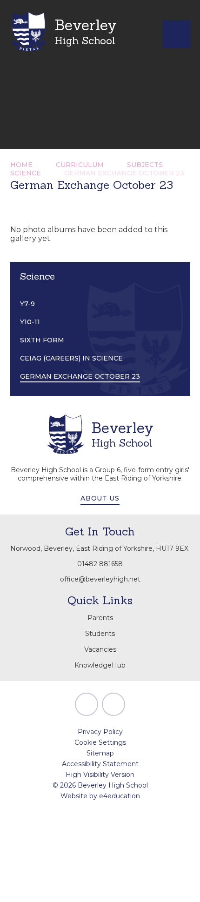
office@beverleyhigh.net (100, 579)
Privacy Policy (100, 732)
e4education (119, 796)
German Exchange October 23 (124, 173)
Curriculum (80, 164)
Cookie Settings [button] (100, 742)
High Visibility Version (100, 774)
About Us (100, 498)
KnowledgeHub (100, 665)
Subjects (145, 164)
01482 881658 (100, 564)
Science (25, 173)
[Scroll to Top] (86, 704)
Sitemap (100, 753)
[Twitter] (113, 704)
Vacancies (100, 649)
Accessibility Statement (100, 764)
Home (21, 164)
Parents (100, 618)
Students (100, 633)
